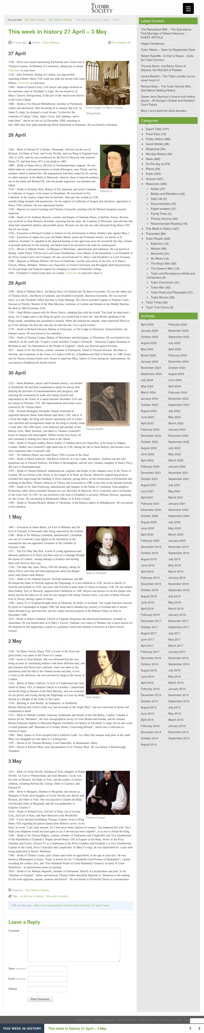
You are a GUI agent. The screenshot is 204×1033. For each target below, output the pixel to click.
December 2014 (151, 732)
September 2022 (178, 442)
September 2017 (178, 627)
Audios (155, 189)
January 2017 (177, 652)
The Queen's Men (162, 268)
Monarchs (157, 253)
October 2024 (177, 368)
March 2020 (175, 534)
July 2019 (174, 559)
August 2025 (149, 343)
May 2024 (147, 386)
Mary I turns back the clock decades (163, 111)
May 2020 (174, 528)
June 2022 (147, 454)
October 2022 (149, 442)
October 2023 (149, 405)
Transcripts (153, 233)
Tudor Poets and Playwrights (169, 292)
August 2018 (149, 596)
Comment (13, 930)
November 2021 (178, 473)
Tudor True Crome (157, 307)
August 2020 (149, 522)
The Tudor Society (34, 19)
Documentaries (160, 204)
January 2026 (149, 331)
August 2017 (149, 633)
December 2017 (151, 621)
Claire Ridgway (50, 42)
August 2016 (149, 670)
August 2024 (176, 374)
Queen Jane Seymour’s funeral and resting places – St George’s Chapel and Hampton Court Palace (168, 100)
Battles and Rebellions (165, 194)
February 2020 (150, 540)
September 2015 (178, 701)
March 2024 (148, 392)
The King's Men (161, 263)
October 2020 (149, 516)
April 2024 (174, 386)
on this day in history (32, 896)
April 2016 (147, 683)
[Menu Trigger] (188, 8)
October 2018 (149, 590)
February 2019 (150, 578)
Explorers (157, 243)
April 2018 (147, 608)
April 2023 (147, 423)
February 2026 (177, 324)
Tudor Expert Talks (170, 1020)
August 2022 (149, 448)
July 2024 (147, 380)
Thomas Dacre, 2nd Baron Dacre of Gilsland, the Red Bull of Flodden (163, 68)
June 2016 (147, 676)
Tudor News (82, 1020)
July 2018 (174, 596)
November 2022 (178, 436)
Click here (14, 70)
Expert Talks (153, 129)
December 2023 (178, 398)
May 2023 (174, 417)
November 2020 (178, 510)
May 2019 (174, 565)
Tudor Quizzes (147, 1020)
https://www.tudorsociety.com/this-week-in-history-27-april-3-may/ (72, 905)
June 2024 (175, 380)
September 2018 (178, 590)
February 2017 (150, 652)
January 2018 (177, 615)
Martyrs (155, 248)
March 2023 (175, 423)
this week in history (57, 896)
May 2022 (174, 454)
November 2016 (178, 658)
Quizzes (151, 179)
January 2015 (177, 726)
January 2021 (177, 503)
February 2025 (177, 355)
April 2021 (147, 497)
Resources (152, 184)
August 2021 (149, 485)
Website (12, 988)
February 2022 (150, 466)
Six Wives (157, 258)
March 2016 (175, 683)
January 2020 (177, 540)
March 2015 (175, 720)
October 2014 (149, 738)
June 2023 (147, 417)
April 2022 (147, 460)
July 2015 (174, 707)
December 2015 (151, 695)
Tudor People (154, 238)
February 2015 (150, 726)
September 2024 (151, 374)
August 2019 (149, 559)
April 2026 (147, 324)
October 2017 (149, 627)
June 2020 (147, 528)
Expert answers (160, 209)
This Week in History (60, 19)
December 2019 (151, 547)
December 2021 (151, 473)
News (149, 159)
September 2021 (178, 479)
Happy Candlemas (152, 43)
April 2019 (147, 571)
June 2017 (147, 639)
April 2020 (147, 534)
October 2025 (149, 337)
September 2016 (178, 664)
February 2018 (150, 615)
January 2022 (177, 466)
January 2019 (177, 578)
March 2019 (175, 571)
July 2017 (174, 633)
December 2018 (151, 584)
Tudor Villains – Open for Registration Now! (168, 50)
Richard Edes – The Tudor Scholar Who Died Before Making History (166, 88)
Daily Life (156, 199)
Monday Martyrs (156, 154)
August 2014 (149, 744)
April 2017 (147, 645)
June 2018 (147, 602)
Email (17, 978)
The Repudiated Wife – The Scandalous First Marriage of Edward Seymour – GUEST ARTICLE (166, 33)
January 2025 (149, 361)
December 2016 (151, 658)
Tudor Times (154, 302)
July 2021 (174, 485)
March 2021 (175, 497)
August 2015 (149, 707)
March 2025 (148, 355)
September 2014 (178, 738)
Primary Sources (161, 219)
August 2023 (149, 411)
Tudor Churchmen (162, 282)
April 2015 (147, 720)
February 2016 (150, 689)
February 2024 (177, 392)
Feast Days (153, 134)
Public (149, 174)
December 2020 (151, 510)
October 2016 (149, 664)
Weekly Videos (126, 1020)
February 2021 (150, 503)
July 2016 (174, 670)
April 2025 (174, 349)
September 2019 (178, 553)
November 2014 (178, 732)
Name (16, 968)
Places (150, 169)
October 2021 (149, 479)
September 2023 (178, 405)
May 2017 (174, 639)
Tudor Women (160, 297)
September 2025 (178, 337)
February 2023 (150, 429)
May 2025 (147, 349)
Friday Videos (154, 139)
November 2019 (178, 547)
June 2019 (147, 565)
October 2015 (149, 701)
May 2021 (174, 491)
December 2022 (151, 436)
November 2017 (178, 621)
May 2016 (174, 676)
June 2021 (147, 491)
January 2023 (177, 429)
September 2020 (178, 516)
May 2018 (174, 602)
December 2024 (178, 361)
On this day (153, 164)
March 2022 (175, 460)
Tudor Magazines (104, 1020)
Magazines (153, 149)
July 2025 (174, 343)
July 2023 (174, 411)
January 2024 (149, 398)
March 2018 (175, 608)
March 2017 (175, 645)
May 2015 (174, 713)
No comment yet (121, 42)
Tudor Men (158, 287)
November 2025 (178, 331)
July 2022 (174, 448)
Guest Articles (154, 144)
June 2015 (147, 713)
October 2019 (149, 553)
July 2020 (174, 522)
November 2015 (178, 695)
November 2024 (151, 368)
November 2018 (178, 584)
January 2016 (177, 689)
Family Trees (159, 214)
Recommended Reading (166, 224)
